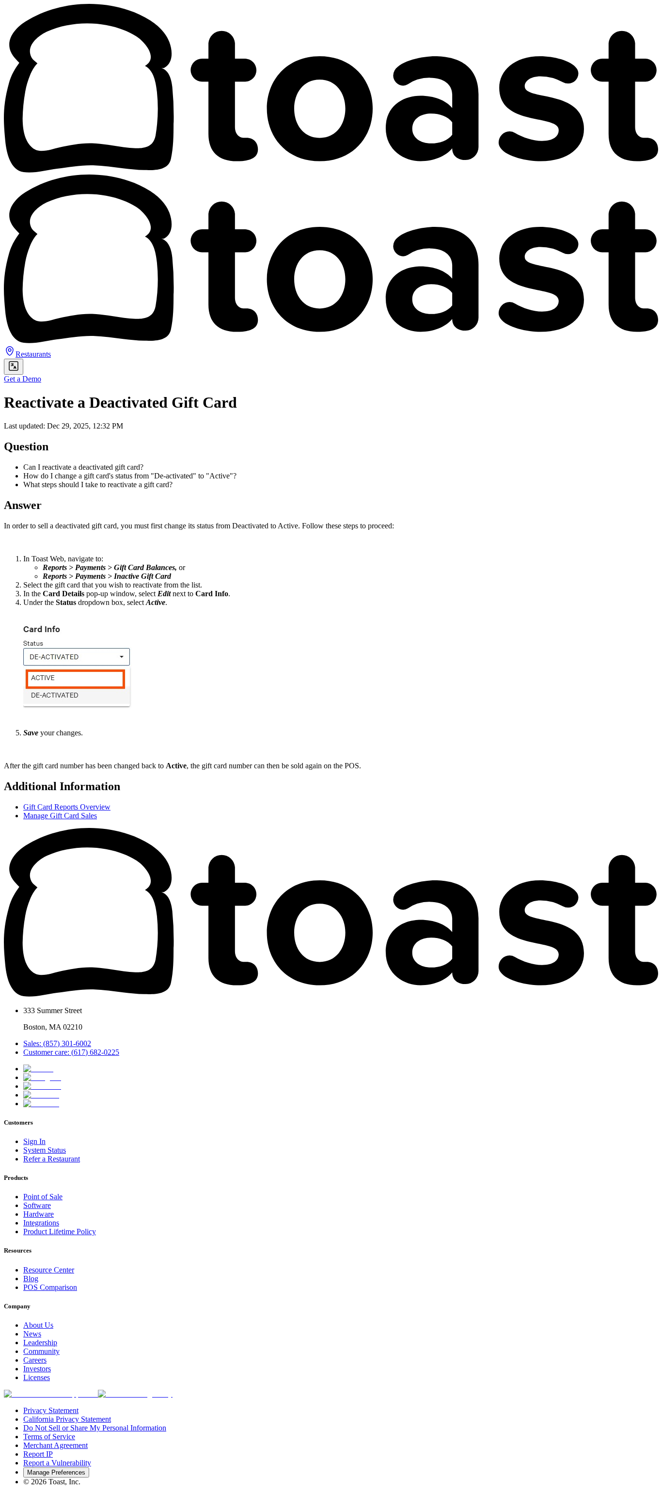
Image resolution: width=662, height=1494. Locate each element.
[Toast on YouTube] (41, 1103)
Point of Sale (43, 1196)
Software (37, 1205)
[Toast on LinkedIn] (41, 1095)
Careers (35, 1360)
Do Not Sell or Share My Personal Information (94, 1428)
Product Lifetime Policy (59, 1231)
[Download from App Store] (51, 1394)
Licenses (36, 1377)
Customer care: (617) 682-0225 (71, 1052)
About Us (38, 1325)
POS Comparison (50, 1287)
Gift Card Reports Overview (66, 807)
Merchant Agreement (55, 1445)
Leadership (40, 1342)
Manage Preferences (56, 1472)
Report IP (38, 1454)
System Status (44, 1150)
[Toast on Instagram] (42, 1077)
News (32, 1334)
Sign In (34, 1141)
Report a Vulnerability (57, 1463)
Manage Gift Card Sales (60, 815)
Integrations (41, 1223)
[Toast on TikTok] (38, 1069)
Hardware (38, 1214)
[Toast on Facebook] (42, 1086)
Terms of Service (49, 1436)
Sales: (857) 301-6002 (57, 1043)
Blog (30, 1278)
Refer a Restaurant (51, 1159)
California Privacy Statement (67, 1419)
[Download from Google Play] (135, 1394)
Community (41, 1351)
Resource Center (48, 1270)
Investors (37, 1369)
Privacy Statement (51, 1410)
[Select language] (13, 367)
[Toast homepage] (331, 994)
